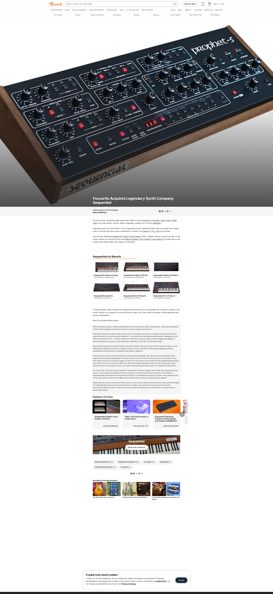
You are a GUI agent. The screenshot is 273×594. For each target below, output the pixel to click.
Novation (156, 220)
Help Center (219, 10)
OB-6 (159, 231)
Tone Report (215, 15)
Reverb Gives (208, 10)
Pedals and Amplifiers (79, 10)
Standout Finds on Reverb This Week (135, 497)
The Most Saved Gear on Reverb (103, 497)
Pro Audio (149, 462)
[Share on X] (165, 211)
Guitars (67, 10)
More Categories (147, 10)
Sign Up (215, 4)
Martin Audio (166, 220)
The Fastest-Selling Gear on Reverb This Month (165, 498)
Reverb (115, 210)
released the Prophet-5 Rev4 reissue (126, 236)
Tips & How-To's (195, 15)
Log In (222, 4)
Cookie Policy (160, 581)
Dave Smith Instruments (105, 467)
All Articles (58, 15)
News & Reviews (97, 15)
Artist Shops (198, 10)
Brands (173, 10)
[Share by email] (170, 211)
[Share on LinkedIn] (159, 211)
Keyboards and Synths (96, 10)
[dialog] (136, 580)
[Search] (175, 3)
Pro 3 (153, 231)
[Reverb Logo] (56, 4)
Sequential (156, 223)
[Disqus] (136, 532)
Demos (136, 15)
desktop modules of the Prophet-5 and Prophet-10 (145, 239)
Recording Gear (112, 10)
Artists (77, 15)
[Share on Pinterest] (167, 211)
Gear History (176, 15)
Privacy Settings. (129, 584)
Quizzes (156, 15)
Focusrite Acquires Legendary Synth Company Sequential (133, 200)
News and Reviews (100, 212)
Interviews (117, 15)
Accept (181, 580)
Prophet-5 (146, 231)
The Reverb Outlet (56, 10)
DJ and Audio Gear (133, 10)
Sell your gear (190, 4)
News (179, 10)
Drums (122, 10)
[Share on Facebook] (162, 211)
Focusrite (145, 220)
